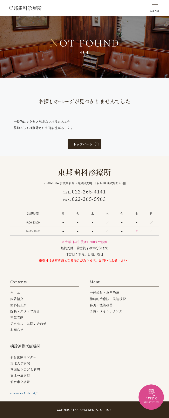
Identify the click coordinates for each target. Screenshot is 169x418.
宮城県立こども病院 (25, 369)
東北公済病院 (20, 375)
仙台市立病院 (20, 382)
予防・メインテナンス (106, 311)
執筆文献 (16, 317)
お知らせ (16, 329)
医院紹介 (16, 299)
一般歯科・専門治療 (104, 292)
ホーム (15, 292)
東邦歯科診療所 (25, 8)
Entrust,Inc (25, 393)
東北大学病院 (20, 363)
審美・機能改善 (101, 305)
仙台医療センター (23, 357)
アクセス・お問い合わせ (28, 323)
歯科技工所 (18, 305)
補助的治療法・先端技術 (108, 299)
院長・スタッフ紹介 (25, 311)
